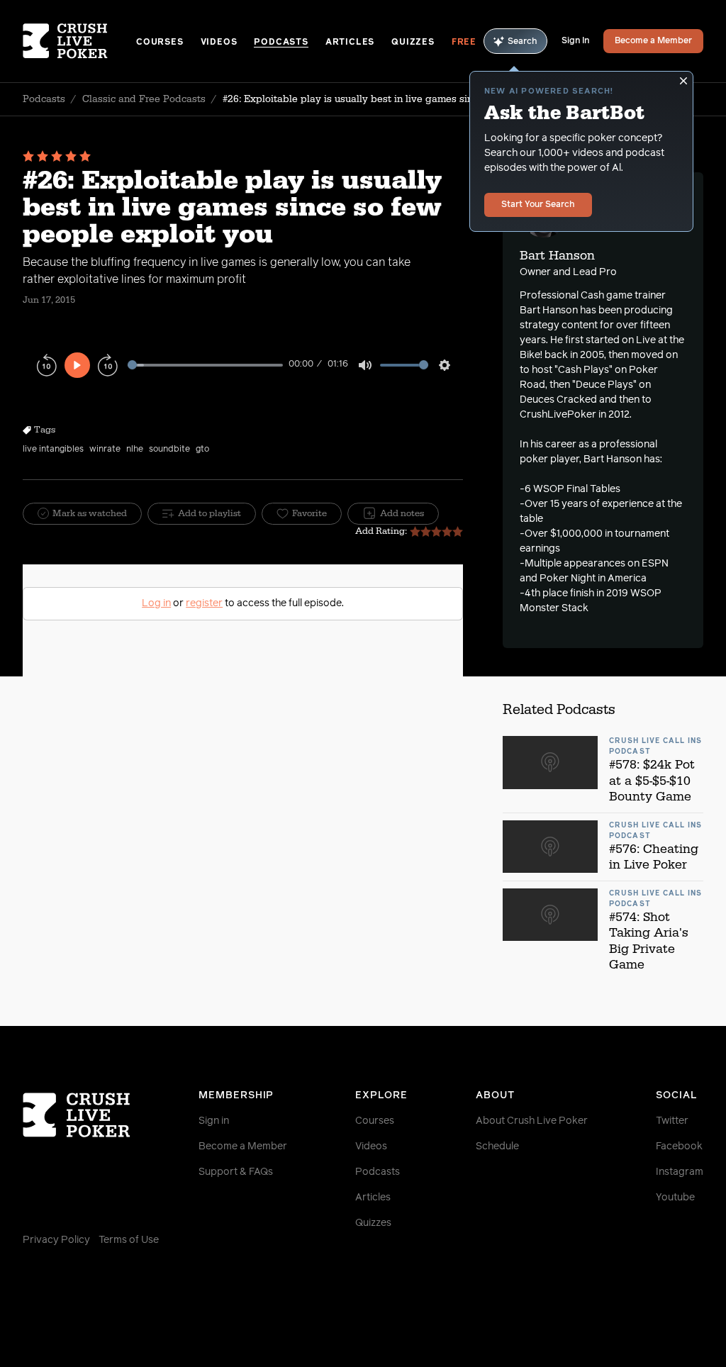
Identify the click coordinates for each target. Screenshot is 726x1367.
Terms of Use (129, 1240)
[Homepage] (79, 41)
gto (202, 449)
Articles (349, 42)
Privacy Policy (56, 1240)
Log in (156, 603)
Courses (160, 42)
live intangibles (53, 449)
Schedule (497, 1146)
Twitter (672, 1121)
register (204, 603)
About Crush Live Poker (532, 1121)
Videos (219, 42)
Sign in (214, 1121)
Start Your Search (538, 205)
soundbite (169, 449)
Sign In (575, 41)
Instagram (679, 1172)
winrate (105, 449)
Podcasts (281, 42)
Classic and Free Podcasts (144, 99)
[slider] (205, 365)
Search (522, 42)
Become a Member (653, 41)
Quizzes (413, 42)
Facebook (679, 1146)
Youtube (675, 1198)
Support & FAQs (236, 1172)
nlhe (134, 449)
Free (464, 42)
